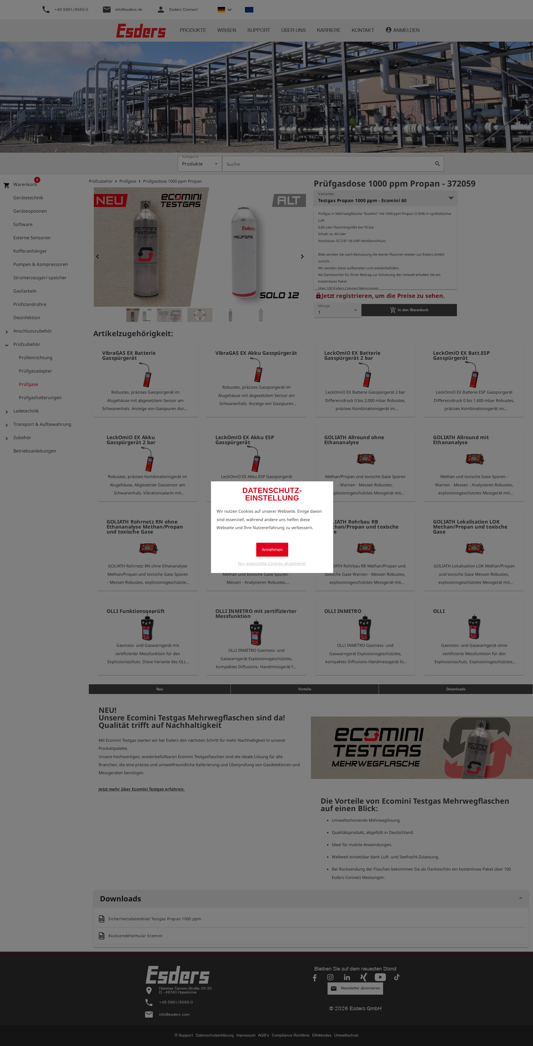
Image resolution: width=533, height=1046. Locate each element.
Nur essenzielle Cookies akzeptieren (272, 563)
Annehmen (272, 549)
